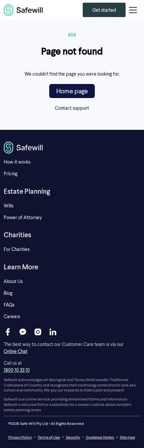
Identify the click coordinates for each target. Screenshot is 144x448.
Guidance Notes (100, 437)
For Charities (16, 249)
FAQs (9, 304)
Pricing (10, 173)
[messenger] (23, 332)
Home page (72, 91)
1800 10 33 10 (17, 370)
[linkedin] (53, 332)
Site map (127, 437)
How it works (17, 162)
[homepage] (24, 10)
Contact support (72, 108)
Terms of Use (49, 437)
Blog (8, 293)
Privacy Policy (20, 437)
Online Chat (15, 351)
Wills (8, 205)
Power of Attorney (23, 217)
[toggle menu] (133, 10)
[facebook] (8, 332)
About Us (13, 281)
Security (73, 437)
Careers (12, 316)
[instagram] (38, 332)
